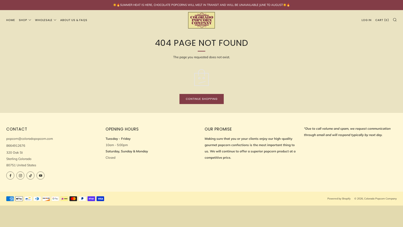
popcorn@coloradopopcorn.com (29, 139)
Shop (23, 20)
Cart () (382, 20)
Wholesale (43, 20)
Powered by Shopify (339, 198)
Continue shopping (201, 99)
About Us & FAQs (73, 20)
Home (10, 20)
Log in (367, 20)
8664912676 (15, 146)
